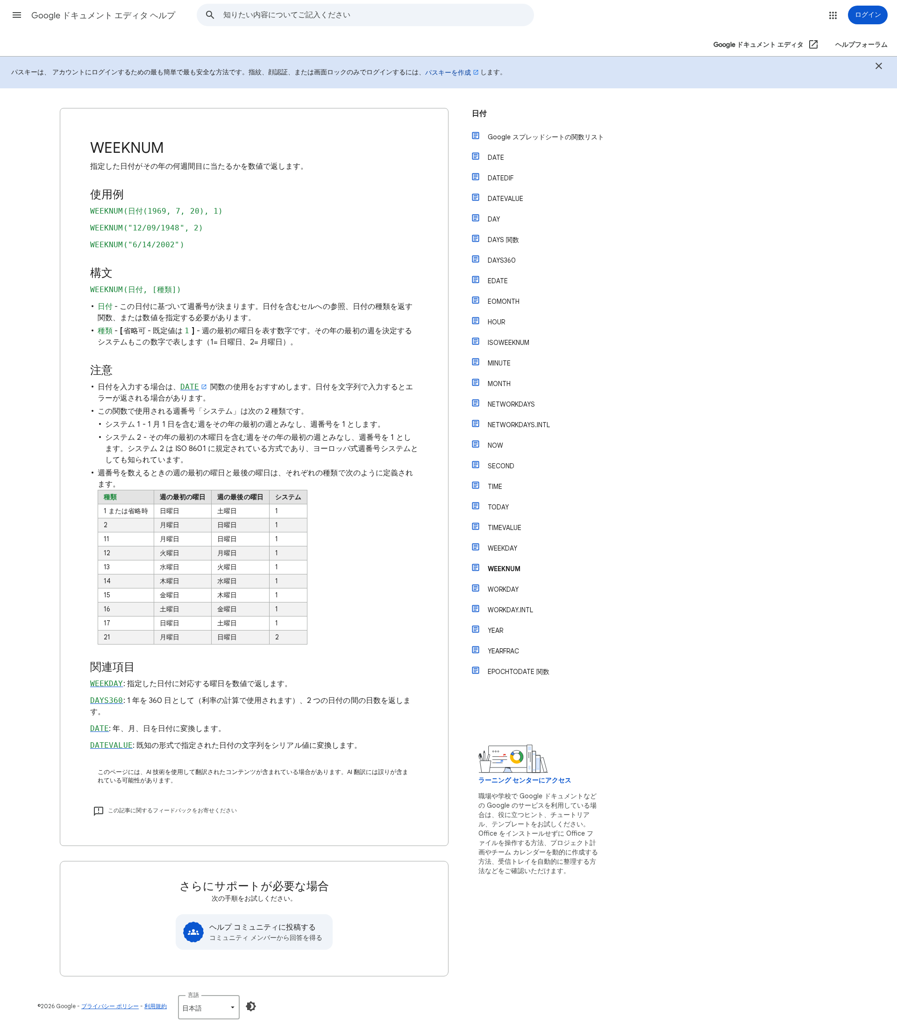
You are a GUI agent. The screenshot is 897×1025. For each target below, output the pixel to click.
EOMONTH (504, 301)
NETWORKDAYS (511, 404)
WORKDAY (503, 589)
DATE (496, 157)
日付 (479, 113)
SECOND (501, 466)
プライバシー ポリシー (110, 1006)
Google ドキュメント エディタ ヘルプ (103, 15)
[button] (17, 15)
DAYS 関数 (503, 240)
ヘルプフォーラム (861, 45)
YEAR (495, 630)
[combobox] (378, 15)
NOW (495, 445)
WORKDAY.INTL (510, 610)
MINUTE (499, 363)
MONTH (499, 384)
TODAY (498, 507)
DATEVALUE (505, 198)
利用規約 (155, 1006)
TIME (495, 486)
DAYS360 (502, 260)
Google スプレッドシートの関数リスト (546, 137)
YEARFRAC (503, 651)
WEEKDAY (502, 548)
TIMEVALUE (504, 527)
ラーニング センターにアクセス (524, 780)
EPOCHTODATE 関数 (518, 671)
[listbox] (209, 1007)
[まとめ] (878, 67)
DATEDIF (500, 178)
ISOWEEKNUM (508, 342)
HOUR (496, 322)
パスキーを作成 (448, 72)
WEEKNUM (504, 569)
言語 (193, 994)
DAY (494, 219)
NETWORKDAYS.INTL (519, 425)
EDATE (498, 281)
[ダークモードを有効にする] (251, 1006)
